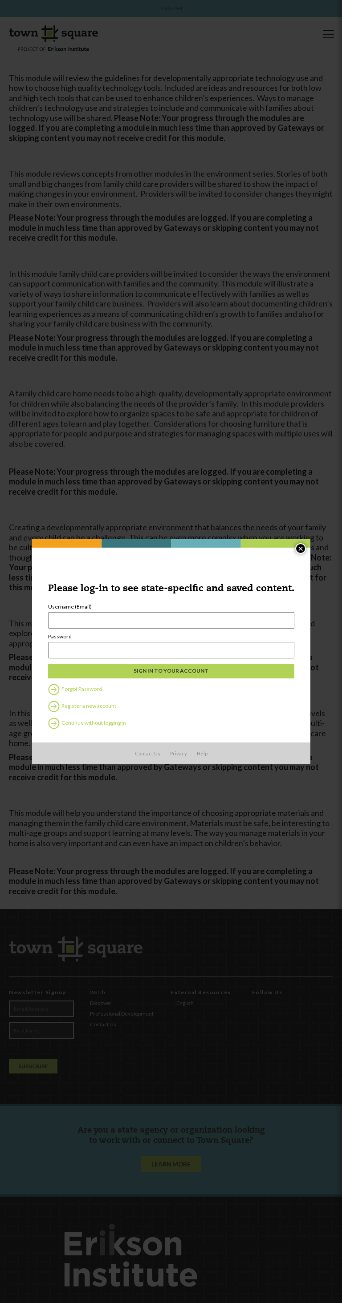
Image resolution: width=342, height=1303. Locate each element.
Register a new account (88, 705)
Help (202, 753)
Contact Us (147, 753)
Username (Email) (70, 606)
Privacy (178, 753)
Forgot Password (81, 689)
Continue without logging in (93, 722)
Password (60, 636)
